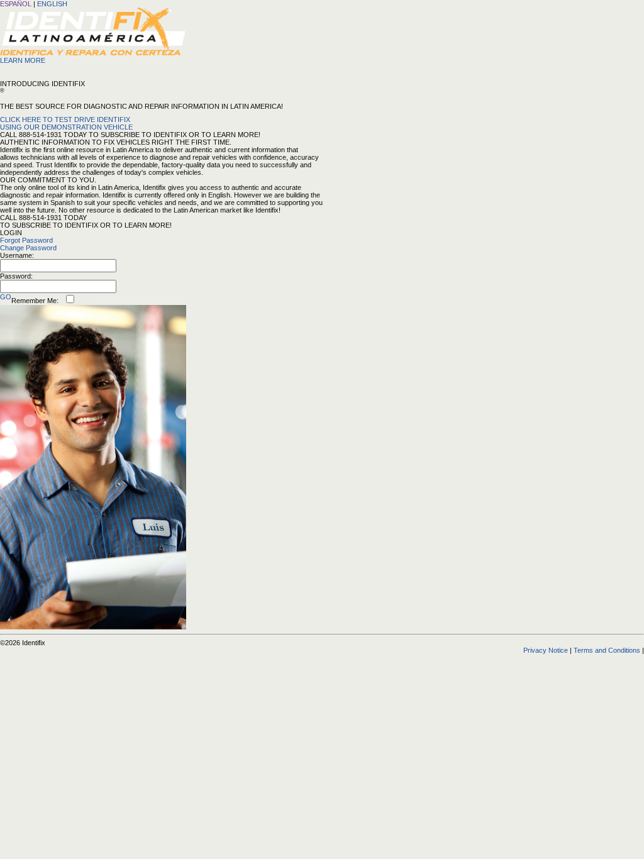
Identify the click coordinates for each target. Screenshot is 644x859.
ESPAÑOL (15, 4)
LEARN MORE (22, 60)
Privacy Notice (545, 650)
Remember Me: (34, 300)
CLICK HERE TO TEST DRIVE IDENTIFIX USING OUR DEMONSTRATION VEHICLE (66, 123)
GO (5, 297)
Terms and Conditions (607, 650)
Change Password (28, 248)
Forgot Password (26, 240)
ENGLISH (52, 4)
